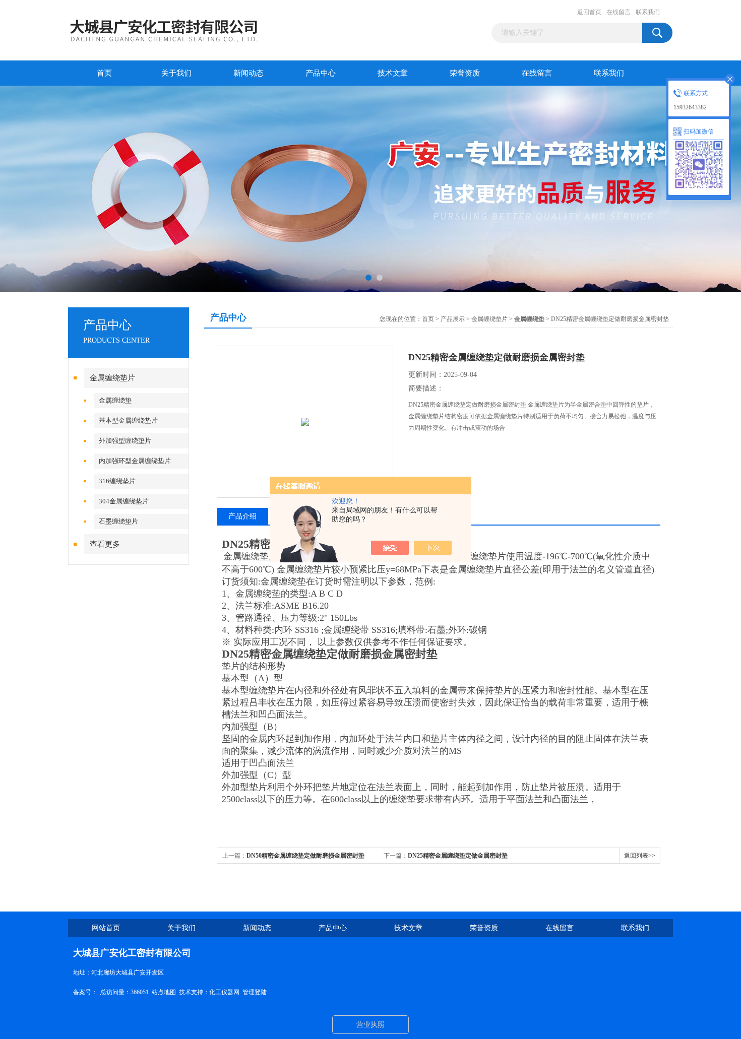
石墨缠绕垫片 (118, 521)
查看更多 (105, 544)
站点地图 (164, 992)
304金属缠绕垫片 (124, 501)
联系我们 (648, 12)
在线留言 (618, 12)
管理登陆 (254, 992)
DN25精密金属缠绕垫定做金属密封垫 (458, 855)
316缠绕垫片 (117, 481)
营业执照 (370, 1024)
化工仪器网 (224, 992)
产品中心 (320, 73)
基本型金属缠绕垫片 (128, 420)
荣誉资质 (465, 73)
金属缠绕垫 (115, 400)
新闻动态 (248, 73)
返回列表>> (639, 855)
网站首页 (106, 928)
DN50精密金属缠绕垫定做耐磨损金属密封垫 (305, 855)
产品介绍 (242, 516)
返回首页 (589, 12)
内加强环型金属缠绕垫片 (135, 461)
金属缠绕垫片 (112, 378)
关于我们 (176, 73)
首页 (104, 73)
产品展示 (453, 318)
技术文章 (393, 73)
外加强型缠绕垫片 (125, 440)
